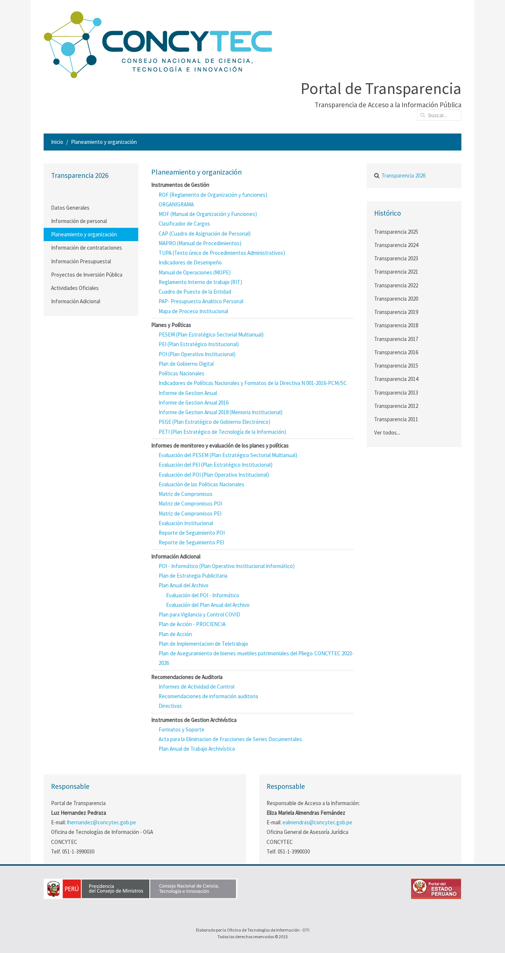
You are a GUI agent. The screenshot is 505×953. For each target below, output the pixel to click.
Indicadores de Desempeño (190, 262)
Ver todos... (387, 432)
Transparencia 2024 (396, 245)
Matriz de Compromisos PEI (190, 513)
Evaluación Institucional (186, 523)
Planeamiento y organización (84, 234)
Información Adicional (75, 301)
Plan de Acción (175, 634)
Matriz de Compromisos (186, 493)
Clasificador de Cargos (184, 223)
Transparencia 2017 (396, 338)
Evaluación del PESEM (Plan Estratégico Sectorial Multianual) (228, 455)
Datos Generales (70, 207)
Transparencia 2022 (396, 285)
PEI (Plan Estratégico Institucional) (199, 344)
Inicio (57, 141)
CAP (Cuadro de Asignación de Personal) (205, 233)
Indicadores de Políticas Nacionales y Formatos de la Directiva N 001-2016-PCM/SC (253, 382)
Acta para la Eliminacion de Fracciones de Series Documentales (230, 739)
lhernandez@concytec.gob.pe (101, 822)
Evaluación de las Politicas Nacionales (201, 484)
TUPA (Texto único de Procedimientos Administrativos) (222, 252)
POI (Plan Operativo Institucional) (197, 354)
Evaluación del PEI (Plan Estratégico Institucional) (215, 464)
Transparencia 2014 (396, 378)
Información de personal (79, 220)
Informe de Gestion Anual (188, 392)
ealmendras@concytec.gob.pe (317, 822)
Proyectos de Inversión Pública (86, 274)
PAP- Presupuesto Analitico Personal (201, 301)
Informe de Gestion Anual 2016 (193, 402)
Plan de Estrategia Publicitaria (193, 575)
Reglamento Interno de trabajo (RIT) (200, 281)
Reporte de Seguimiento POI (192, 532)
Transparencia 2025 (396, 231)
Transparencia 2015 (396, 365)
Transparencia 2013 (396, 392)
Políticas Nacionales (181, 373)
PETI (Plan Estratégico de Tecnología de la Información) (222, 431)
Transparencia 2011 (396, 419)
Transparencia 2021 (396, 271)
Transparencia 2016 (396, 352)
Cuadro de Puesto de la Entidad (195, 291)
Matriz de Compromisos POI (190, 503)
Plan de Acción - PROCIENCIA (192, 624)
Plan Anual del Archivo (184, 585)
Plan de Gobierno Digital (186, 363)
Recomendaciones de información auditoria (208, 696)
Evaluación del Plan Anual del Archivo (208, 604)
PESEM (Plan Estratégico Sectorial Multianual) (211, 334)
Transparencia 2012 (396, 405)
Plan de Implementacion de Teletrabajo (203, 643)
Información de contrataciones (86, 247)
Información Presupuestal (81, 261)
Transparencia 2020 (396, 298)
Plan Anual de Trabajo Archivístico (197, 748)
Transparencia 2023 (396, 258)
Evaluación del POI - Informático (202, 595)
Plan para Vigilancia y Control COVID (199, 614)
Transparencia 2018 (396, 325)
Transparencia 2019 (396, 311)
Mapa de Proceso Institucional (193, 311)
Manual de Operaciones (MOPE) (195, 272)
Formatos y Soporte (181, 729)
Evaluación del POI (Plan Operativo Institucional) (214, 474)
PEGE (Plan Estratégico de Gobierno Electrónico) (214, 421)
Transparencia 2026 (404, 175)
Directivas (170, 705)
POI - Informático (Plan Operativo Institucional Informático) (227, 566)
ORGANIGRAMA (176, 204)
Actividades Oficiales (75, 287)
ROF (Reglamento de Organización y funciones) (213, 194)
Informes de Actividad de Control (196, 686)
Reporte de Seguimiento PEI (191, 542)
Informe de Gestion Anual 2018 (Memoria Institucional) (220, 412)
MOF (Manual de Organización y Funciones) (208, 213)
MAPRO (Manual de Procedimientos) (200, 243)
